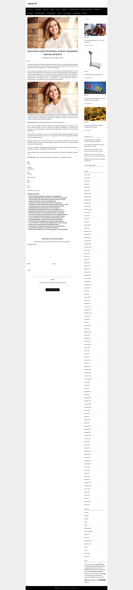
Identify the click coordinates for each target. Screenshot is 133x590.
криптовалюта (87, 573)
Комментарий (32, 244)
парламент (97, 575)
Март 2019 (86, 422)
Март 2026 (86, 190)
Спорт (59, 13)
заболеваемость (93, 567)
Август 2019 (87, 410)
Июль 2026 (87, 177)
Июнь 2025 (87, 218)
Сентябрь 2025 (88, 209)
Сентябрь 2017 (88, 463)
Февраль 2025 (87, 231)
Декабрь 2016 (87, 482)
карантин (86, 571)
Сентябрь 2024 (88, 247)
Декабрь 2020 (87, 369)
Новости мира (74, 9)
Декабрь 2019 (87, 401)
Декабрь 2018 (87, 429)
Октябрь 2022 (87, 309)
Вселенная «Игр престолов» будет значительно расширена (45, 202)
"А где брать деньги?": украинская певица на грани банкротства (46, 206)
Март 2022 (86, 328)
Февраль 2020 (87, 397)
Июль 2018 (87, 441)
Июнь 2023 (87, 291)
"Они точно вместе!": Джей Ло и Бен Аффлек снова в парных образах (48, 222)
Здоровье (38, 9)
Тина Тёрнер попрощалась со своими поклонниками (43, 227)
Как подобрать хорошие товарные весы (93, 74)
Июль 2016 (87, 492)
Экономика (76, 13)
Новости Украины (86, 9)
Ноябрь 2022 (87, 306)
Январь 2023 (87, 303)
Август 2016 (87, 488)
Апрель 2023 (87, 297)
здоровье (86, 569)
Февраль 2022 (87, 331)
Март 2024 (86, 265)
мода (104, 573)
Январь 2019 (87, 426)
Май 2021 (86, 357)
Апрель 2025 (87, 225)
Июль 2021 (87, 350)
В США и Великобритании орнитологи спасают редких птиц (45, 209)
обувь (85, 575)
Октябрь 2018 (87, 435)
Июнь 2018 (87, 445)
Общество (97, 9)
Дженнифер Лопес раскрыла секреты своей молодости (44, 207)
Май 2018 (86, 448)
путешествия (93, 577)
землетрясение (92, 569)
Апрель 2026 (87, 187)
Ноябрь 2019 (87, 404)
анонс (95, 564)
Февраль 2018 (87, 451)
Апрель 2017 (87, 476)
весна (85, 566)
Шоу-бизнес (67, 13)
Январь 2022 (87, 335)
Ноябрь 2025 (87, 203)
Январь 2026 (87, 196)
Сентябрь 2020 (88, 379)
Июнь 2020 (87, 385)
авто (85, 564)
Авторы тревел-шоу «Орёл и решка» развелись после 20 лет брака (47, 199)
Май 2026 (86, 184)
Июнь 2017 (87, 473)
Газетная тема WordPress (72, 588)
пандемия (93, 575)
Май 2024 (86, 259)
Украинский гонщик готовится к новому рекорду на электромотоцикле (48, 229)
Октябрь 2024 (87, 243)
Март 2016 (86, 504)
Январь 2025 (87, 234)
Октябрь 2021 (87, 341)
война (97, 566)
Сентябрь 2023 (88, 284)
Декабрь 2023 (87, 275)
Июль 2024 (87, 253)
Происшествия (39, 13)
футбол (88, 582)
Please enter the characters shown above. (52, 282)
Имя (29, 263)
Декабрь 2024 (87, 237)
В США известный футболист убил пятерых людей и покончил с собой (48, 204)
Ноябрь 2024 (87, 240)
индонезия (97, 569)
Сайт (28, 270)
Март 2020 (86, 394)
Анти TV (32, 3)
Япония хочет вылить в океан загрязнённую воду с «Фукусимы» (46, 212)
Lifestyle (30, 9)
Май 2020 (86, 388)
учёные (85, 582)
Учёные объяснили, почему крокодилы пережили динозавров (46, 217)
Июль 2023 (87, 287)
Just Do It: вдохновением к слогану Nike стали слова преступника (47, 216)
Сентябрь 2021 (88, 344)
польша (100, 575)
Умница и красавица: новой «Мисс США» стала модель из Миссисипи (48, 197)
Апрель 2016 (87, 501)
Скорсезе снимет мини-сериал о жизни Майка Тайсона (44, 224)
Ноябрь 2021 (87, 338)
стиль (103, 577)
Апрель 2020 (87, 391)
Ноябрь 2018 (87, 432)
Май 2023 (86, 294)
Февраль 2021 (87, 366)
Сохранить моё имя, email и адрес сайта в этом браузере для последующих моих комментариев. (52, 276)
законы (100, 567)
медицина (100, 573)
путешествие (86, 577)
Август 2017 (87, 467)
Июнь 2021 (87, 353)
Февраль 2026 (87, 193)
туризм (93, 580)
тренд (88, 580)
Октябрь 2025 (87, 206)
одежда (88, 575)
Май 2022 (86, 322)
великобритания (100, 564)
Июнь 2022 (87, 319)
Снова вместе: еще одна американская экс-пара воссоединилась (47, 226)
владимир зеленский (91, 566)
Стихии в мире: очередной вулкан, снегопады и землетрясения (46, 221)
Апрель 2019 (87, 419)
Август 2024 (87, 250)
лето (91, 573)
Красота (45, 9)
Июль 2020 (87, 382)
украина (102, 579)
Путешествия (51, 13)
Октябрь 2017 (87, 460)
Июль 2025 (87, 215)
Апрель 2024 (87, 262)
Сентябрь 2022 (88, 313)
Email (54, 263)
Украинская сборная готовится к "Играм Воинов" (42, 201)
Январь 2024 (87, 272)
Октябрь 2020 (87, 375)
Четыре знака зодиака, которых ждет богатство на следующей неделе (48, 214)
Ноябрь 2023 (87, 278)
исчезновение (102, 569)
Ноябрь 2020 (87, 372)
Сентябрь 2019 (88, 407)
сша (85, 580)
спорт (101, 577)
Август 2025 (87, 212)
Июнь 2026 (87, 181)
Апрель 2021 (87, 360)
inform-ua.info (36, 190)
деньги (103, 566)
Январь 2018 (87, 454)
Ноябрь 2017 (87, 457)
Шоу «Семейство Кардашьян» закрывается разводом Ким (45, 196)
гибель (100, 566)
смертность (98, 577)
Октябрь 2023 (87, 281)
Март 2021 (86, 363)
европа (85, 567)
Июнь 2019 (87, 413)
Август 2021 (87, 347)
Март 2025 (86, 228)
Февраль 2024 (87, 269)
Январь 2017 (87, 479)
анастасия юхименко (90, 564)
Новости (64, 9)
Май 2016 (86, 498)
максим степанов (95, 573)
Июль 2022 (87, 316)
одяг (90, 575)
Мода (52, 9)
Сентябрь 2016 (88, 485)
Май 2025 (86, 221)
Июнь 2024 (87, 256)
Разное (84, 13)
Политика (30, 13)
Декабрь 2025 (87, 199)
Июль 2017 (87, 470)
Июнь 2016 (87, 495)
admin (61, 58)
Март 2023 (86, 300)
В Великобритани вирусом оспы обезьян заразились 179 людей (46, 211)
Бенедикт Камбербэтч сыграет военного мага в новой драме (45, 219)
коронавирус (93, 571)
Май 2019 (86, 416)
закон (98, 567)
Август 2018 (87, 438)
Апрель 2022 (87, 325)
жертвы (88, 567)
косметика (100, 571)
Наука (58, 9)
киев (89, 571)
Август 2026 (87, 174)
